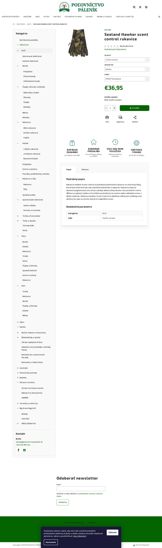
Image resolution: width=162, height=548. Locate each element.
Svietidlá (24, 368)
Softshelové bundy (32, 81)
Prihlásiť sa (63, 502)
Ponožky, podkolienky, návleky (36, 174)
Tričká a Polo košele (31, 216)
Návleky (26, 117)
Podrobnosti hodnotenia (115, 49)
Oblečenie (24, 45)
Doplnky (23, 377)
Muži (24, 50)
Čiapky (26, 102)
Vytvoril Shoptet (142, 545)
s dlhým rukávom (31, 149)
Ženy (24, 236)
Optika (23, 327)
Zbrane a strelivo (27, 382)
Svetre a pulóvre (30, 169)
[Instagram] (24, 450)
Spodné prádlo (29, 195)
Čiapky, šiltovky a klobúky (34, 87)
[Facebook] (18, 450)
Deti (23, 286)
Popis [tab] (68, 169)
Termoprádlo (28, 225)
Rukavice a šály (29, 178)
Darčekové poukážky (29, 40)
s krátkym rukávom (32, 154)
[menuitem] (10, 16)
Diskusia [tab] (85, 169)
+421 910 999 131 (23, 445)
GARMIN (25, 397)
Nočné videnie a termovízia (34, 332)
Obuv (22, 322)
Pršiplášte (28, 71)
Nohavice (27, 122)
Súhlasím (113, 532)
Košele (25, 143)
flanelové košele (31, 158)
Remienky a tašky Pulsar (32, 362)
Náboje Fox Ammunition (32, 393)
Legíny (26, 137)
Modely (25, 414)
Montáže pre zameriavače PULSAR (33, 356)
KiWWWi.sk (92, 522)
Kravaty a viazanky (32, 210)
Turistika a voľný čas (29, 403)
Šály (25, 189)
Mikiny (25, 112)
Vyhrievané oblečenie (32, 56)
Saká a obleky (30, 205)
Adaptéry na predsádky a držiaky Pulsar (36, 348)
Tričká (25, 256)
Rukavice (28, 184)
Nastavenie (51, 542)
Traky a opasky (29, 220)
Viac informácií (79, 536)
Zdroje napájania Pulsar (32, 342)
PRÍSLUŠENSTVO (29, 423)
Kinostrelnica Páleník (74, 522)
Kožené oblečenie (30, 61)
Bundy (25, 66)
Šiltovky (27, 97)
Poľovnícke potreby (28, 373)
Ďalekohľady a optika (31, 337)
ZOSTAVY (25, 418)
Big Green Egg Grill (28, 408)
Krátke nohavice (31, 133)
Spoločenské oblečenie (33, 199)
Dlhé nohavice (30, 128)
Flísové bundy (30, 76)
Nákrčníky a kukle (31, 92)
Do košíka (135, 108)
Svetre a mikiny (29, 275)
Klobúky (27, 107)
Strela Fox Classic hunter (33, 388)
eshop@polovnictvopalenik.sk (29, 442)
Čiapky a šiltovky (30, 265)
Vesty (25, 230)
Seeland (107, 30)
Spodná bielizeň (30, 270)
